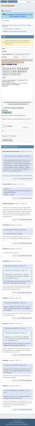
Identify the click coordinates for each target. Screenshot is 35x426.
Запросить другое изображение (17, 115)
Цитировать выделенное (25, 178)
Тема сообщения (7, 54)
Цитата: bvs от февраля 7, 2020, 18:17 (15, 266)
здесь (28, 14)
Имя (3, 48)
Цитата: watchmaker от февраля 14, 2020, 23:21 (18, 156)
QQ (15, 178)
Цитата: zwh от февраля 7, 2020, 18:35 (15, 302)
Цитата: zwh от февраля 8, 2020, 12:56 (15, 229)
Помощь (15, 420)
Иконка (4, 57)
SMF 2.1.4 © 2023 (14, 422)
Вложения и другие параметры (14, 108)
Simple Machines (21, 422)
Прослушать (5, 115)
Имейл (4, 51)
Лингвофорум (8, 5)
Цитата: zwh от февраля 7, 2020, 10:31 (16, 270)
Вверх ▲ (20, 420)
